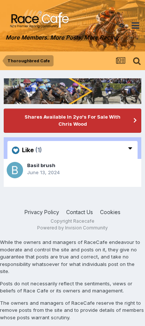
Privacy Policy (42, 212)
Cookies (110, 212)
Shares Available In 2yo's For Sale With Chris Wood (72, 120)
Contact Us (79, 212)
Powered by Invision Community (72, 228)
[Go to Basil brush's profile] (15, 170)
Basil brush (41, 165)
